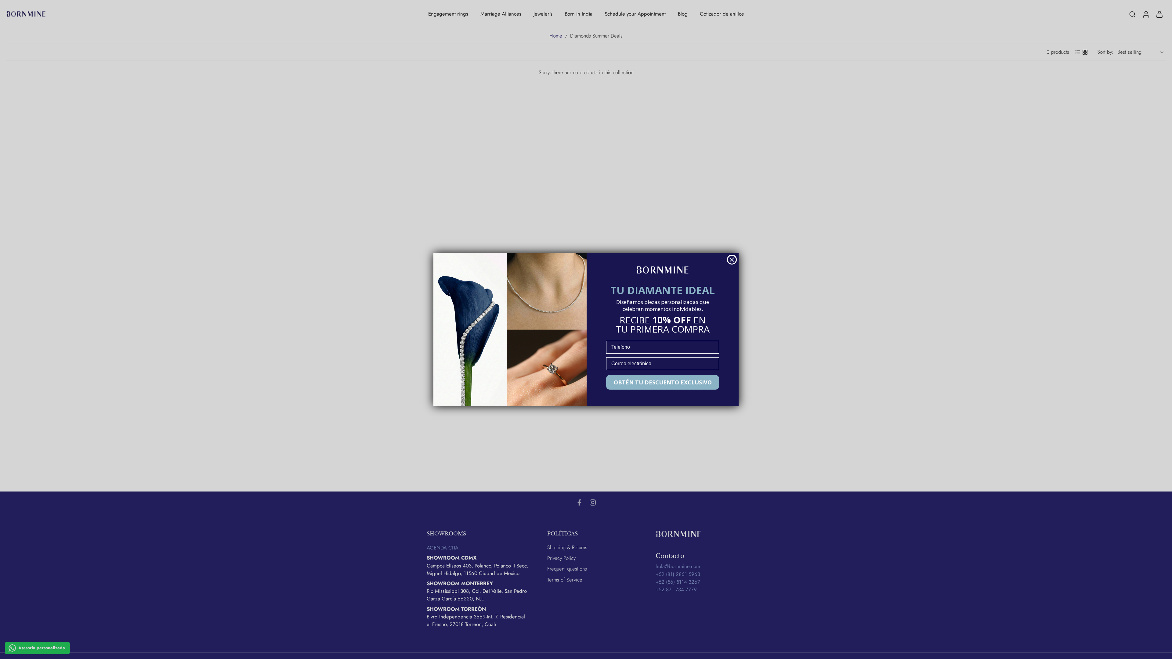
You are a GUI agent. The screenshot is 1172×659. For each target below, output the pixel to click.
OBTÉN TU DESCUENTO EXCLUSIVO (663, 382)
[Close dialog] (732, 259)
